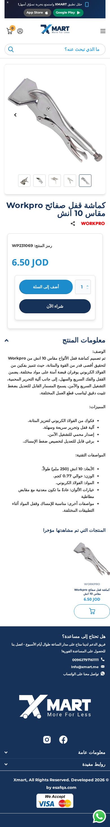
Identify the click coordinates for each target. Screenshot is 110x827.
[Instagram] (47, 739)
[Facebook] (63, 739)
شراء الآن (55, 306)
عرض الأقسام (102, 31)
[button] (15, 114)
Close (55, 752)
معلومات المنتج (83, 340)
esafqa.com (64, 787)
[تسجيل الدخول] (20, 31)
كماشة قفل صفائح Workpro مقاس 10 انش (92, 592)
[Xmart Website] (55, 708)
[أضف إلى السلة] (92, 611)
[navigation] (85, 180)
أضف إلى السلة (46, 286)
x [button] (7, 2)
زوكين (11, 49)
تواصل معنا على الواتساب (81, 674)
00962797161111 (85, 660)
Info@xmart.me (85, 667)
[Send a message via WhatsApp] (99, 816)
